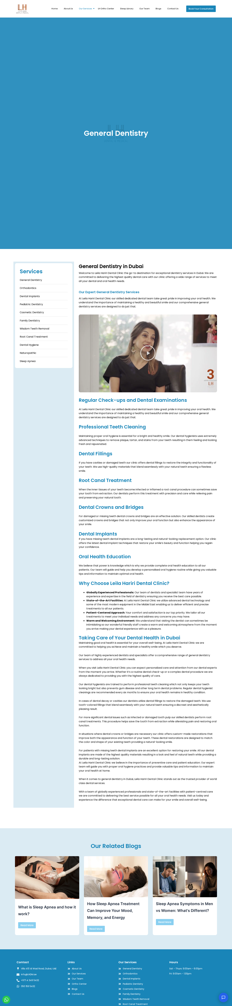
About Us (68, 8)
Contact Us (172, 8)
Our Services (85, 8)
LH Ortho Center (106, 8)
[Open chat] (223, 997)
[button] (148, 353)
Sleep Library (126, 8)
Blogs (158, 8)
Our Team (144, 8)
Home (54, 8)
